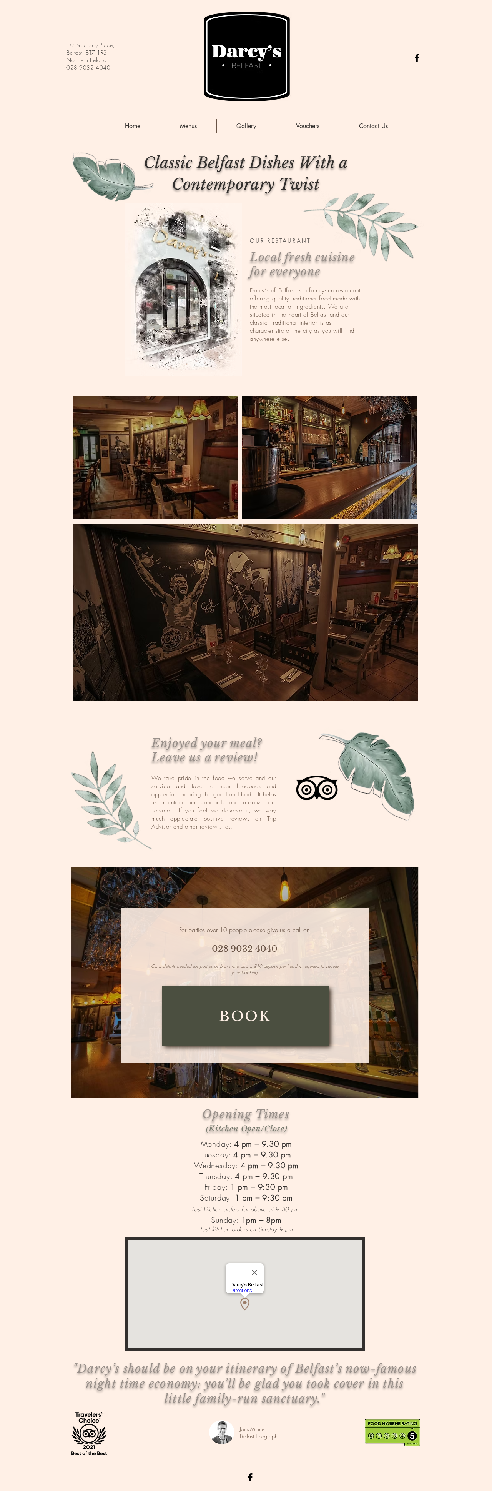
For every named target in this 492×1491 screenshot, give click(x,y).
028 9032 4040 (88, 67)
